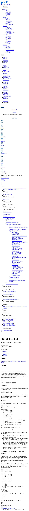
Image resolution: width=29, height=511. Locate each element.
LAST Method (15, 256)
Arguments (5, 352)
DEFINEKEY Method (17, 241)
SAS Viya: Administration (9, 325)
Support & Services (10, 32)
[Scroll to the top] (2, 507)
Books (7, 23)
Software (5, 9)
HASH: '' (13, 361)
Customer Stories (10, 50)
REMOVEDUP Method (17, 267)
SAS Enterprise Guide (8, 323)
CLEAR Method (15, 234)
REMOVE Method (16, 266)
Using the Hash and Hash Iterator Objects (18, 227)
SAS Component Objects (9, 217)
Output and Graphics (8, 294)
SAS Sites (6, 102)
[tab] (20, 246)
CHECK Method (15, 233)
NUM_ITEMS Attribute (17, 261)
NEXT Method (15, 260)
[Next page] (1, 335)
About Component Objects (12, 222)
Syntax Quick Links (7, 194)
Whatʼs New (9, 219)
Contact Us (8, 43)
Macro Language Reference (9, 291)
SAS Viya (8, 12)
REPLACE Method (16, 268)
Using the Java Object (14, 277)
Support (5, 26)
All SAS (5, 7)
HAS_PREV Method (16, 253)
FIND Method (15, 247)
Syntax (4, 351)
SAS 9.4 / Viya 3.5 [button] (5, 178)
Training (8, 19)
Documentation (9, 29)
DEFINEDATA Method (17, 238)
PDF (3, 179)
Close (2, 55)
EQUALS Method (16, 246)
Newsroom (8, 41)
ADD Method (15, 232)
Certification (9, 21)
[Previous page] (1, 334)
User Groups (9, 33)
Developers (8, 31)
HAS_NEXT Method (17, 252)
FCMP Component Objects (12, 284)
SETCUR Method (16, 272)
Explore (5, 45)
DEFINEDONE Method (17, 239)
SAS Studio (6, 321)
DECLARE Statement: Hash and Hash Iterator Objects (19, 236)
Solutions (8, 14)
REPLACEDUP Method (17, 270)
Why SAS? (8, 37)
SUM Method (15, 273)
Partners (8, 51)
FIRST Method (15, 251)
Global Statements (7, 212)
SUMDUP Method (16, 275)
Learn (4, 17)
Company (8, 38)
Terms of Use (12, 508)
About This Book (10, 218)
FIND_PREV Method (17, 249)
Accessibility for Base (8, 319)
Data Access (6, 199)
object (3, 361)
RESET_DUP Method (17, 271)
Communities (9, 28)
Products (8, 15)
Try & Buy (8, 47)
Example (5, 355)
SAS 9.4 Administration (8, 324)
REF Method (15, 265)
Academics (8, 22)
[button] (1, 174)
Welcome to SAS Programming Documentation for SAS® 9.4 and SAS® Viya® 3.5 (14, 188)
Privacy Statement (5, 508)
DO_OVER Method (16, 244)
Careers (8, 40)
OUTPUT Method (16, 262)
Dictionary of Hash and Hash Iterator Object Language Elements (17, 230)
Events (7, 42)
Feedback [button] (3, 180)
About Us (5, 34)
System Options (6, 214)
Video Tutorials (9, 24)
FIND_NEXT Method (17, 248)
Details (4, 354)
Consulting (8, 52)
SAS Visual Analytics (8, 320)
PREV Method (15, 263)
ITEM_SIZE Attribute (17, 255)
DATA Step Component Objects (13, 224)
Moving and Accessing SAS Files (10, 299)
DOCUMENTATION (5, 4)
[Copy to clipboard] (2, 406)
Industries (8, 13)
